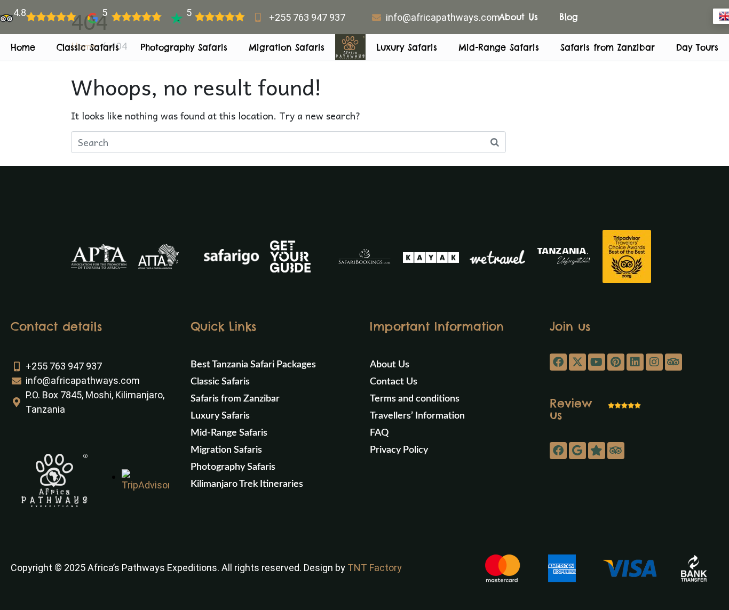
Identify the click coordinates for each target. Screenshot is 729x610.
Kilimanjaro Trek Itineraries (247, 484)
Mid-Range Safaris (498, 47)
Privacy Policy (399, 450)
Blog (568, 17)
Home (23, 47)
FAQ (379, 433)
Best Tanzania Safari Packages (253, 365)
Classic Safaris (88, 47)
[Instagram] (654, 362)
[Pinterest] (615, 362)
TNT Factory (374, 567)
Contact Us (393, 382)
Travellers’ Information (417, 416)
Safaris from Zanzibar (607, 47)
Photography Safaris (183, 47)
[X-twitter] (577, 362)
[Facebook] (558, 362)
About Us (518, 17)
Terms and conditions (414, 399)
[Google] (577, 450)
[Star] (596, 450)
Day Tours (697, 47)
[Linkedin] (635, 362)
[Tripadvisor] (673, 362)
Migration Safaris (286, 47)
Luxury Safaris (406, 47)
